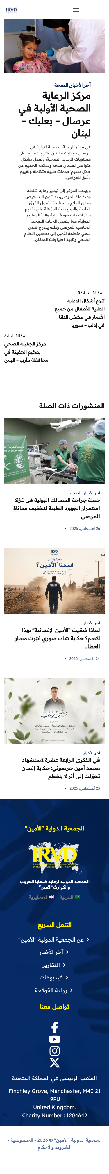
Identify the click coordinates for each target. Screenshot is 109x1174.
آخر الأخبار (80, 85)
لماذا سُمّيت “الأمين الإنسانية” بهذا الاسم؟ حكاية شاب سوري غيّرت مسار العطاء (57, 638)
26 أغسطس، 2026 (84, 528)
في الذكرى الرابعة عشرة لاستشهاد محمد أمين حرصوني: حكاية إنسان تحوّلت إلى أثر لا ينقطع (61, 767)
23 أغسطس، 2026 (84, 788)
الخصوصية (21, 1140)
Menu (76, 10)
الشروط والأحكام (55, 1147)
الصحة (61, 85)
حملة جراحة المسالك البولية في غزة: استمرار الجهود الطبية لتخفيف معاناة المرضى (56, 508)
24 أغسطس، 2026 (84, 658)
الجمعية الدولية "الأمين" (77, 1140)
